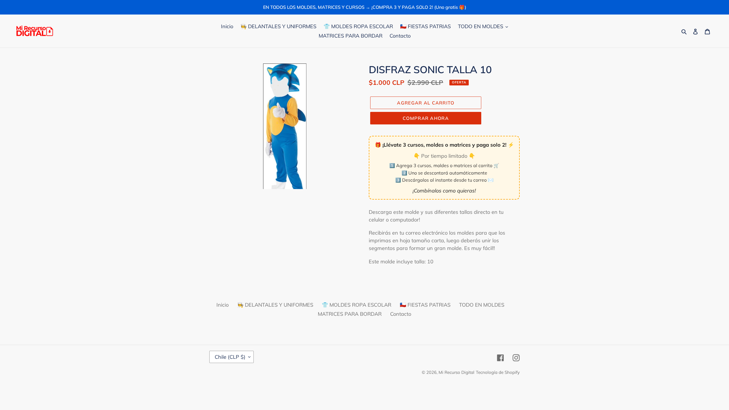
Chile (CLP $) (230, 357)
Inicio (222, 305)
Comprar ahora (426, 118)
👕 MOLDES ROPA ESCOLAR (356, 305)
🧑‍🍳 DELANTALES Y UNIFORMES (275, 305)
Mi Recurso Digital (456, 372)
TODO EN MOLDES (481, 305)
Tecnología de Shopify (498, 372)
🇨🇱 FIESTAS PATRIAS (425, 305)
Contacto (400, 314)
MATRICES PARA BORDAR (350, 314)
